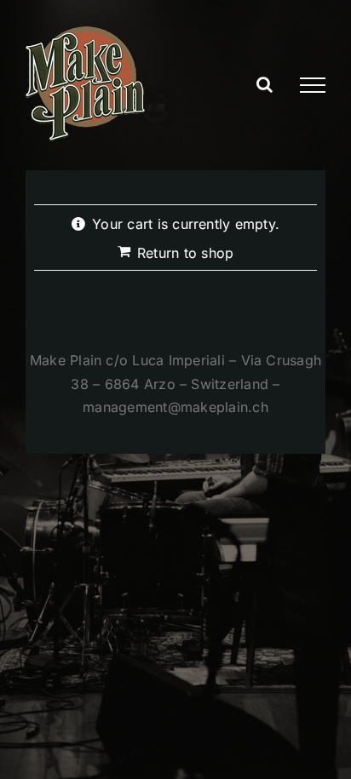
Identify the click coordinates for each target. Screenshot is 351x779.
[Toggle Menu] (312, 85)
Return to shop (185, 252)
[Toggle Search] (264, 84)
